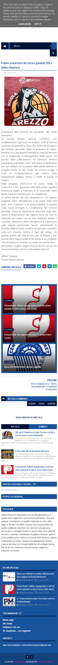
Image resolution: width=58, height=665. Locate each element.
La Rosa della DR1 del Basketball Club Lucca (32, 451)
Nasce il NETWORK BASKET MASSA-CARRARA (22, 366)
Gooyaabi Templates (45, 661)
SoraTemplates (19, 661)
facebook (51, 403)
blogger (32, 403)
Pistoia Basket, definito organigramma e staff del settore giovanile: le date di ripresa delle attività (27, 307)
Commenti (43, 426)
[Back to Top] (31, 657)
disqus (42, 403)
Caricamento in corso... (10, 489)
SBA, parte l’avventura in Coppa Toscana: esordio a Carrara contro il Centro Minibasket (35, 434)
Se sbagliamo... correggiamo (16, 630)
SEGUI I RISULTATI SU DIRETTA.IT (29, 417)
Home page (8, 619)
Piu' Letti (15, 426)
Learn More (24, 24)
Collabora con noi (11, 626)
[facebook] (27, 657)
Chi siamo (7, 623)
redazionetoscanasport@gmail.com (36, 644)
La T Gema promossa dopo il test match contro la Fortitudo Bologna (36, 600)
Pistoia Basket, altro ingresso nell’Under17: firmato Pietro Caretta (27, 336)
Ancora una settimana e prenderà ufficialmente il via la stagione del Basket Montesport (35, 575)
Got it (37, 24)
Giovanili (11, 72)
